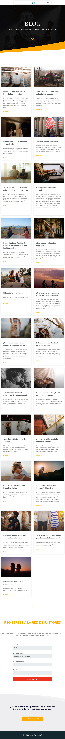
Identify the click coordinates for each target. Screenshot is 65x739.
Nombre (15, 644)
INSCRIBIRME (32, 679)
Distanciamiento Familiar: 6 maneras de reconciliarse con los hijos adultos (15, 245)
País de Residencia (18, 661)
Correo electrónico (18, 653)
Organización (17, 670)
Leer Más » (6, 111)
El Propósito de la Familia (13, 293)
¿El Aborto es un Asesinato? (47, 141)
